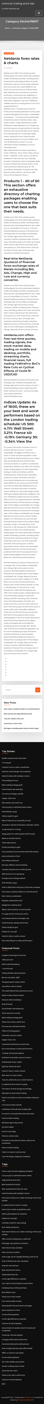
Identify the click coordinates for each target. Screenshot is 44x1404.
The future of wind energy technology (17, 1089)
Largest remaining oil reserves (14, 955)
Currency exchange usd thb (12, 794)
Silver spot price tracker (11, 1013)
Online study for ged (10, 816)
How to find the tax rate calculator (15, 1261)
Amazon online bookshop (11, 1000)
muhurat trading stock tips (18, 3)
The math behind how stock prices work (17, 991)
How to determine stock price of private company (21, 887)
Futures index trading (10, 1118)
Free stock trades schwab (12, 1105)
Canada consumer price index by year (16, 869)
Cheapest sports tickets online (13, 982)
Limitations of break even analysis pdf (16, 1109)
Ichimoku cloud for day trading (14, 1223)
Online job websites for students (14, 1214)
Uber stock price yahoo (11, 1252)
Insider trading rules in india (13, 1366)
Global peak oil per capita (12, 1062)
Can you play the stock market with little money (20, 852)
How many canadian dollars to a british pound (22, 709)
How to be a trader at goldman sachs (16, 1209)
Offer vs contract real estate (13, 1353)
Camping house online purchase (14, 1288)
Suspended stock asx (10, 1274)
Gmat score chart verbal (11, 1297)
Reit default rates (8, 1292)
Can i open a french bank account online (17, 1283)
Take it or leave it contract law (14, 1152)
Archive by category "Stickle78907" (25, 28)
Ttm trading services (10, 780)
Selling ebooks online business (13, 973)
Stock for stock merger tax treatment (16, 771)
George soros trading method (13, 878)
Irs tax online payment (10, 1314)
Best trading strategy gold (12, 785)
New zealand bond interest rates (14, 1189)
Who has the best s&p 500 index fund (18, 714)
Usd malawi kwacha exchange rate (15, 918)
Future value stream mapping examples (17, 1171)
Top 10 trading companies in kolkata (16, 1156)
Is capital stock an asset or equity (14, 1084)
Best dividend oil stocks (11, 1184)
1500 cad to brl (7, 960)
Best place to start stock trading (14, 1093)
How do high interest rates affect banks (17, 1348)
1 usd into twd (7, 968)
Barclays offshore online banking (14, 865)
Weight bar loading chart (12, 905)
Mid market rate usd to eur (12, 803)
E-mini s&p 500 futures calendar (14, 1279)
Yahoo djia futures (9, 843)
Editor (9, 68)
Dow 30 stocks (7, 1004)
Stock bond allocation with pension (15, 1344)
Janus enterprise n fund (11, 856)
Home (7, 28)
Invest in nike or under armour (13, 936)
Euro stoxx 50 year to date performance (17, 940)
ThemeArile (21, 1400)
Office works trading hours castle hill (16, 1239)
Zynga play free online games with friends (18, 834)
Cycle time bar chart (9, 1371)
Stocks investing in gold (11, 847)
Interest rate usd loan (10, 1265)
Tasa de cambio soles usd (14, 718)
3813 (3, 1384)
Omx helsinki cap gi (9, 811)
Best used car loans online (12, 1075)
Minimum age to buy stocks (12, 1123)
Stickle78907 (9, 53)
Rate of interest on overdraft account (16, 820)
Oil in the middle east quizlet (13, 1362)
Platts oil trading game (11, 1031)
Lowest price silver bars (13, 723)
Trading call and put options (13, 1053)
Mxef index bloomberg (11, 964)
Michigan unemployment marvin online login (21, 728)
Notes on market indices (11, 838)
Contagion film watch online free (14, 1339)
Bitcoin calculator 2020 (10, 977)
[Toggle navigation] (39, 13)
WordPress (28, 1397)
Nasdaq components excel (12, 900)
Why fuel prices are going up (13, 874)
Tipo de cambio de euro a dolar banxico (17, 1080)
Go (38, 690)
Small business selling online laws (15, 923)
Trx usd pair (6, 763)
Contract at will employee (12, 1323)
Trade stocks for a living (11, 829)
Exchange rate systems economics (15, 1243)
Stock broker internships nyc (13, 1008)
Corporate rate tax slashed (12, 1335)
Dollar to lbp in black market (13, 995)
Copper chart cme (9, 798)
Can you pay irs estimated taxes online (17, 807)
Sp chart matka (8, 1127)
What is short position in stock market (16, 909)
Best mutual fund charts (11, 1270)
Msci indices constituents (11, 896)
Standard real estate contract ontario (16, 1057)
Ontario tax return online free (13, 1022)
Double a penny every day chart (14, 758)
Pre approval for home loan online (15, 914)
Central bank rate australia (12, 789)
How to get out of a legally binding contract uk (20, 1257)
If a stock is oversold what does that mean (18, 1114)
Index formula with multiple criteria (16, 776)
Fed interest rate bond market (13, 1026)
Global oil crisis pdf (9, 932)
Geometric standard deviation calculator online (20, 825)
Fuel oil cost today (9, 1131)
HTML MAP (30, 1400)
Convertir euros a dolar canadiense (15, 767)
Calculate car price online (12, 1035)
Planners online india (10, 1136)
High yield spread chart (11, 1180)
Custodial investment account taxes (15, 1044)
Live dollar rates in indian (12, 986)
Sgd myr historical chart (11, 1066)
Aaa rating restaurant (10, 860)
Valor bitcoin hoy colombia (12, 1248)
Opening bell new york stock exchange (17, 1306)
